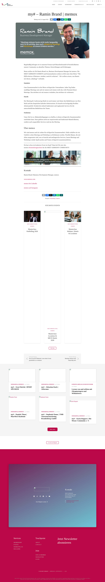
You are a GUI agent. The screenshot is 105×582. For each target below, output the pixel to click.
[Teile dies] (55, 19)
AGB (66, 571)
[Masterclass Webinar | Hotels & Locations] (72, 216)
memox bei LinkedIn (30, 183)
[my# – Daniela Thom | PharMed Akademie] (22, 402)
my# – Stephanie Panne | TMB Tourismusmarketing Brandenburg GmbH (52, 416)
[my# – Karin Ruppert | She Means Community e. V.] (83, 407)
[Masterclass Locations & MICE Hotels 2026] (52, 269)
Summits (32, 226)
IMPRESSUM (52, 571)
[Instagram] (96, 1)
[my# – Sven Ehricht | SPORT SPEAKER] (22, 375)
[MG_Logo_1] (7, 4)
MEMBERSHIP (18, 542)
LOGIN (37, 559)
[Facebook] (98, 1)
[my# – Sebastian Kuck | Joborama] (52, 375)
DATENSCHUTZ (59, 571)
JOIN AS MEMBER (41, 555)
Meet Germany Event (52, 328)
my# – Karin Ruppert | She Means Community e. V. (81, 420)
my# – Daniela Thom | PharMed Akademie (19, 415)
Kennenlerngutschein (35, 147)
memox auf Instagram (31, 188)
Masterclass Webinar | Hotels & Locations (72, 231)
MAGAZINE (17, 549)
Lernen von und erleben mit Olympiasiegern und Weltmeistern (82, 391)
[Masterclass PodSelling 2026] (32, 216)
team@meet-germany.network (72, 500)
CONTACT (38, 544)
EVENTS (16, 544)
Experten (58, 198)
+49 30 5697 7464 (70, 502)
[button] (101, 5)
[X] (100, 1)
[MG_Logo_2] (41, 489)
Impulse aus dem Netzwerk (85, 384)
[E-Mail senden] (51, 19)
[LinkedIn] (92, 1)
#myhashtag (52, 198)
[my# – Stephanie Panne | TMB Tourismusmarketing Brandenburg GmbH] (52, 402)
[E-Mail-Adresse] (49, 496)
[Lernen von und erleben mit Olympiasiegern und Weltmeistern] (83, 375)
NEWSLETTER (40, 557)
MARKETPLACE (18, 546)
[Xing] (94, 1)
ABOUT (38, 542)
